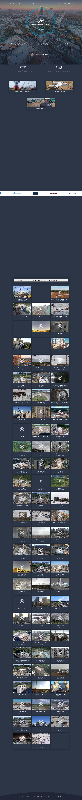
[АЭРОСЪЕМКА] (59, 85)
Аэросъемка (48, 796)
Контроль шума (37, 796)
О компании (58, 796)
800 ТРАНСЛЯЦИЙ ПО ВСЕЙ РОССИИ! (23, 71)
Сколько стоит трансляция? (66, 3)
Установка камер (26, 796)
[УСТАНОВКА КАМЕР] (22, 85)
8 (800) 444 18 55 (15, 3)
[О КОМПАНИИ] (41, 102)
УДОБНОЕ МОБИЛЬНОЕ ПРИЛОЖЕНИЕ (59, 71)
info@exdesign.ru (36, 3)
